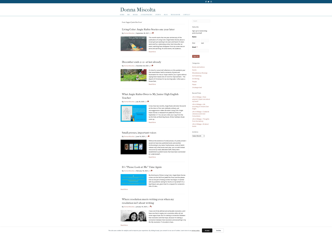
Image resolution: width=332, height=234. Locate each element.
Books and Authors (198, 67)
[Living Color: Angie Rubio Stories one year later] (134, 44)
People (194, 82)
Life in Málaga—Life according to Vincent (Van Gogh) (200, 106)
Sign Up (195, 56)
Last (202, 43)
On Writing (195, 79)
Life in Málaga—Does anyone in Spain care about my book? (201, 99)
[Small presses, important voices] (134, 147)
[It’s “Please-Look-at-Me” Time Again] (134, 180)
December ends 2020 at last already (141, 62)
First (193, 43)
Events (194, 70)
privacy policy (196, 230)
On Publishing (196, 76)
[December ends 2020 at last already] (134, 75)
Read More (152, 52)
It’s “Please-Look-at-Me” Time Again (142, 167)
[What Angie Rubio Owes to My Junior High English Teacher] (134, 113)
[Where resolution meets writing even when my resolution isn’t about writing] (134, 215)
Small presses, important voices (139, 132)
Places (194, 84)
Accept (207, 230)
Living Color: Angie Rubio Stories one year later (148, 29)
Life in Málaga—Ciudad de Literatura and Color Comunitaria (200, 114)
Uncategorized (197, 87)
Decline (218, 230)
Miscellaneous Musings (199, 73)
